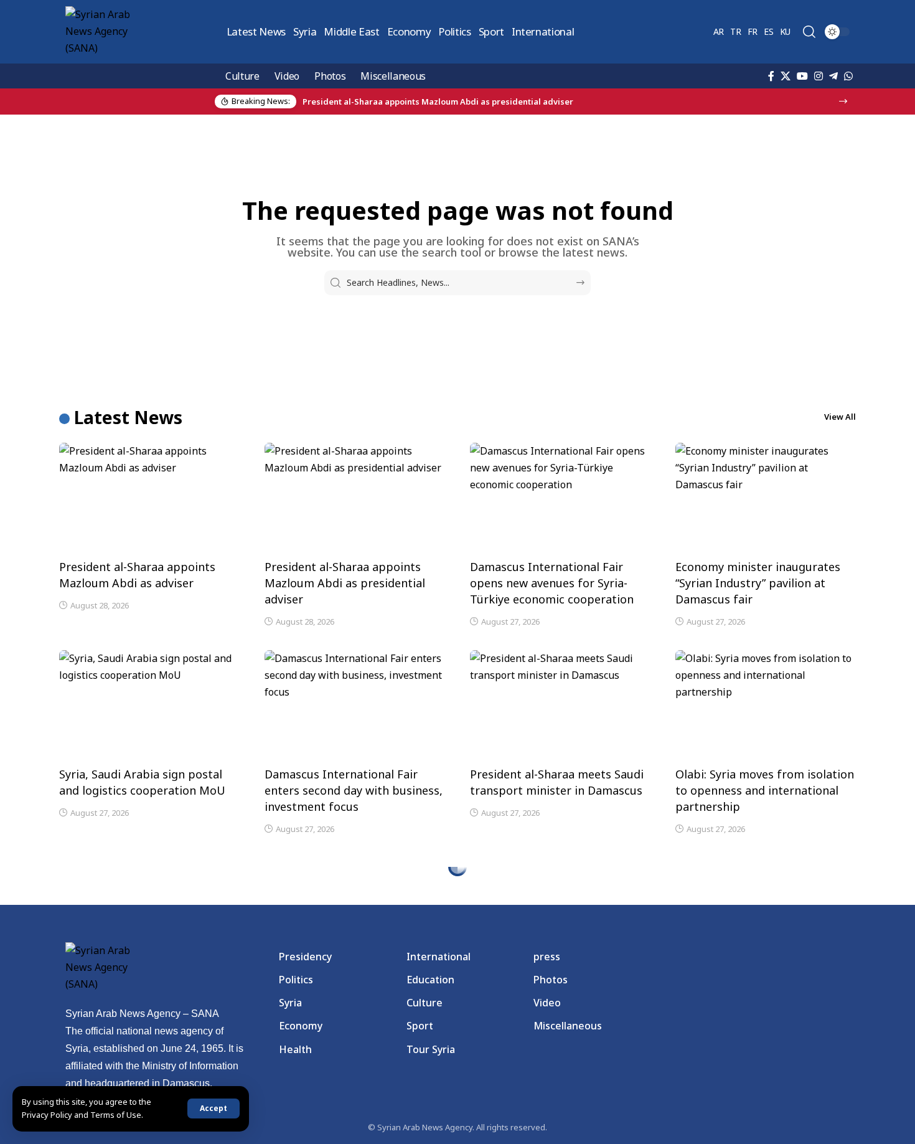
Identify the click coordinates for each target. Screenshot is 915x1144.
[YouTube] (802, 76)
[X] (785, 76)
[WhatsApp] (848, 76)
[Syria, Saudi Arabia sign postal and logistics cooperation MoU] (149, 704)
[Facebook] (771, 76)
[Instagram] (818, 76)
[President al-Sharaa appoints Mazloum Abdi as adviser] (149, 497)
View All (840, 416)
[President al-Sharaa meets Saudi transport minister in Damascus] (560, 704)
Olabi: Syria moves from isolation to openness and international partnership (764, 790)
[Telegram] (833, 76)
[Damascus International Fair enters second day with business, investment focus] (355, 704)
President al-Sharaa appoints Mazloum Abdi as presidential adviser (345, 583)
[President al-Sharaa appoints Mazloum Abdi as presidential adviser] (355, 497)
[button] (213, 1108)
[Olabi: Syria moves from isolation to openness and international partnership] (765, 704)
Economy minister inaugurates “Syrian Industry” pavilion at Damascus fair (757, 583)
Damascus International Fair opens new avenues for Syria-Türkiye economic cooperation (552, 583)
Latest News (128, 417)
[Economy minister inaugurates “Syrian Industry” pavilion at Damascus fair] (765, 497)
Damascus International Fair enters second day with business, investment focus (354, 790)
